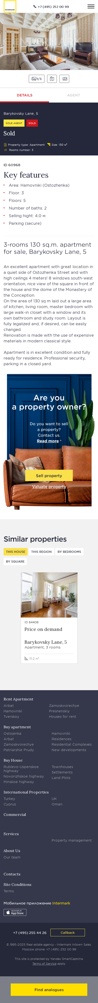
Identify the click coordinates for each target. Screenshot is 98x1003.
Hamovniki (30, 185)
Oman (57, 804)
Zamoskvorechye (64, 706)
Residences (61, 739)
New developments (69, 750)
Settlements (62, 772)
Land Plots (61, 778)
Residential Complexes (72, 744)
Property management (72, 840)
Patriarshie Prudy (19, 750)
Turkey (9, 799)
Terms (9, 891)
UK (54, 799)
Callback (68, 932)
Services (11, 833)
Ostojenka (12, 733)
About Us (12, 850)
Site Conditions (17, 884)
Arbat (9, 706)
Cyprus (10, 804)
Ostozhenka (56, 185)
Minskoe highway (19, 782)
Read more (48, 440)
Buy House (13, 760)
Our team (12, 857)
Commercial (15, 814)
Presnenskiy (59, 711)
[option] (49, 41)
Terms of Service (44, 963)
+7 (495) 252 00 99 (53, 7)
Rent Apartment (18, 699)
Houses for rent (62, 716)
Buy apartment (17, 726)
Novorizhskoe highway (24, 776)
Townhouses (62, 767)
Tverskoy (11, 716)
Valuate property (49, 486)
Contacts (12, 874)
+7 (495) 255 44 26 (30, 932)
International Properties (26, 792)
